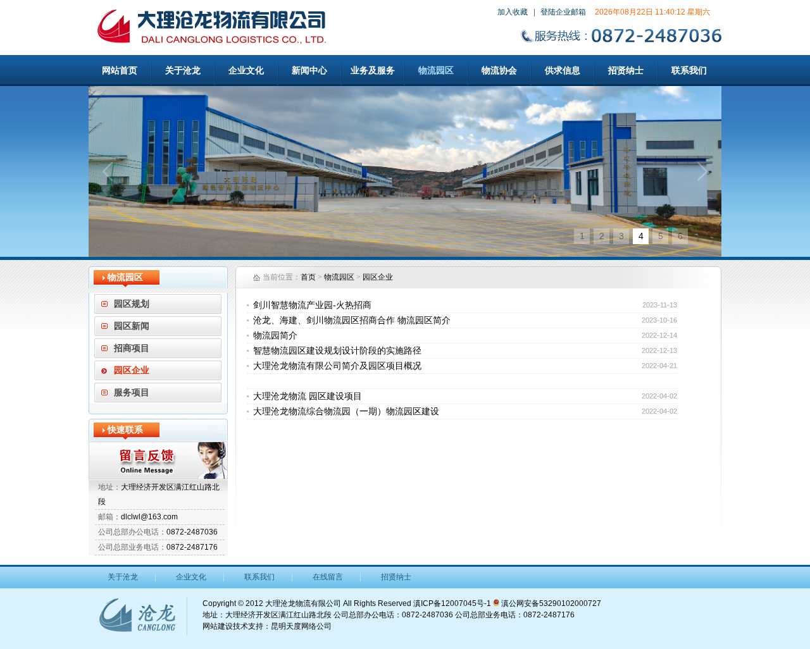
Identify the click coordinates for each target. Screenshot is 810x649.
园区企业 (131, 370)
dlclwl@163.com (149, 516)
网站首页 (119, 70)
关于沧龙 (183, 70)
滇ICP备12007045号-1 (452, 603)
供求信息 (562, 70)
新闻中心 (309, 70)
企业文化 (246, 70)
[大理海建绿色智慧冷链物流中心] (405, 171)
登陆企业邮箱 (563, 12)
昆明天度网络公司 (301, 626)
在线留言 (328, 576)
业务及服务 (373, 70)
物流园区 (436, 70)
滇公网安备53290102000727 (550, 603)
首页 (308, 277)
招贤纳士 (626, 70)
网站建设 (217, 626)
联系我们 (689, 70)
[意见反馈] (158, 460)
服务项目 (131, 392)
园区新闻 (131, 326)
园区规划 (131, 304)
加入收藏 (512, 12)
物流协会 (499, 70)
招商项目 (131, 348)
